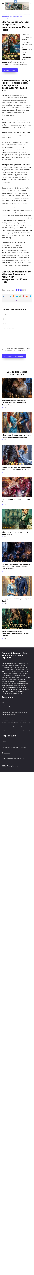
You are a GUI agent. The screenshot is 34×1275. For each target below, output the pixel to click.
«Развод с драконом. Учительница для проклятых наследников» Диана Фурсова (16, 567)
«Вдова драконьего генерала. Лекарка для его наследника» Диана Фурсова (14, 403)
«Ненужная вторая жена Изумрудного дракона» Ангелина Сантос (15, 633)
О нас (4, 741)
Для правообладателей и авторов (14, 747)
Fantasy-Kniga (6, 15)
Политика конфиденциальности (13, 758)
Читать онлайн (9, 70)
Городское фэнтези (19, 64)
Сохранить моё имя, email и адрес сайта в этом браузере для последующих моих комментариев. (17, 350)
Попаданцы (6, 64)
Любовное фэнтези (25, 15)
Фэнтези (15, 15)
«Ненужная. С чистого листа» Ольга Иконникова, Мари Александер (16, 436)
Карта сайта (6, 753)
